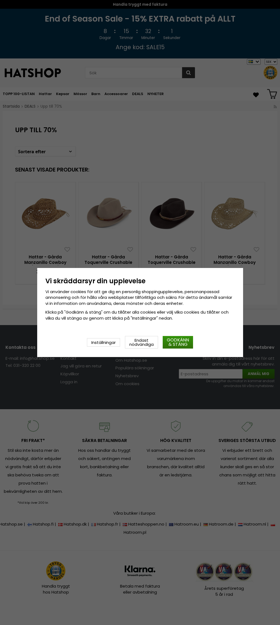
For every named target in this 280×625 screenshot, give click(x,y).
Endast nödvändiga (141, 342)
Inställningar (103, 342)
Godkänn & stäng (178, 342)
